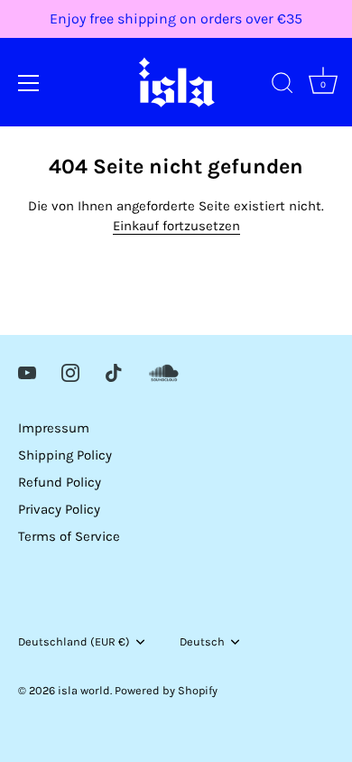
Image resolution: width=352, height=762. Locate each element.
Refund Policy (59, 482)
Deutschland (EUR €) (74, 641)
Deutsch (202, 641)
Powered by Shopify (166, 690)
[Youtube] (27, 372)
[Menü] (29, 83)
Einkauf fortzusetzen (176, 226)
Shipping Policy (65, 455)
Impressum (53, 428)
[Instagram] (70, 372)
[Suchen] (282, 86)
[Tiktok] (114, 372)
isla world (84, 690)
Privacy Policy (59, 509)
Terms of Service (69, 536)
